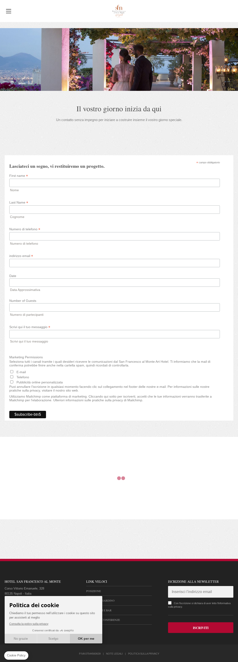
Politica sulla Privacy (143, 653)
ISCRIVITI (200, 627)
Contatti (93, 629)
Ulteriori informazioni (68, 400)
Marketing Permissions (26, 357)
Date (12, 276)
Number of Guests (22, 301)
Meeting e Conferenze (103, 620)
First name (18, 176)
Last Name (18, 202)
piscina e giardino (100, 600)
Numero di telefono (24, 229)
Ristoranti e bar (99, 610)
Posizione (93, 591)
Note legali (114, 653)
